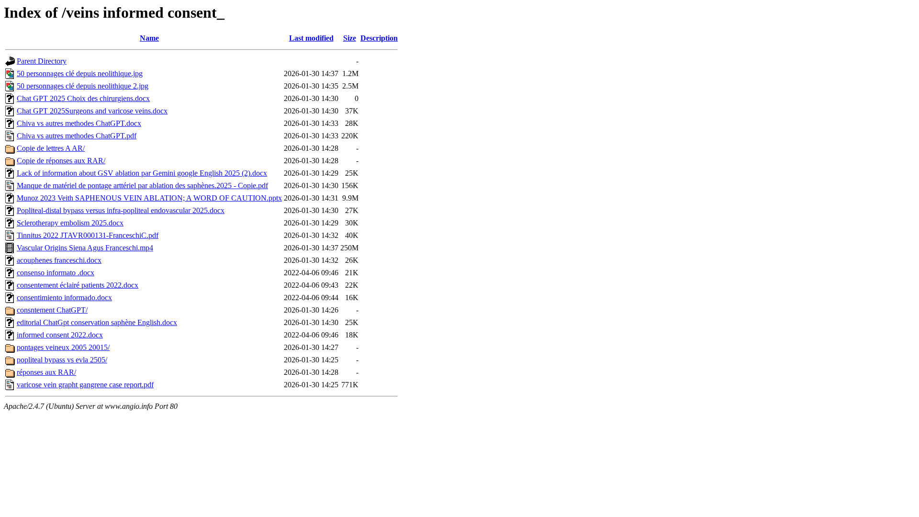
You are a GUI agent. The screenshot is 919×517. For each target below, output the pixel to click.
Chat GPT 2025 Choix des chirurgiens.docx (83, 98)
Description (379, 38)
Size (349, 38)
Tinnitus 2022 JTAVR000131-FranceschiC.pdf (87, 235)
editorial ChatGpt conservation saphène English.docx (97, 322)
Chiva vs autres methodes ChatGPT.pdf (76, 136)
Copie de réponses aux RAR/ (61, 161)
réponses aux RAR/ (46, 372)
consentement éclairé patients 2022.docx (77, 285)
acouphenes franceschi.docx (59, 260)
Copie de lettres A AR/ (51, 148)
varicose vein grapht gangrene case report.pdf (85, 385)
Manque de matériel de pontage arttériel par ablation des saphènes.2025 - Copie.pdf (142, 185)
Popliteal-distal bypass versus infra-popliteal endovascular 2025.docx (120, 210)
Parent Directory (42, 61)
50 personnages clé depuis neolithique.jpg (80, 73)
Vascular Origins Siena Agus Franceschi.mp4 (85, 248)
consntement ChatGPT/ (52, 310)
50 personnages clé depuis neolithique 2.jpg (82, 86)
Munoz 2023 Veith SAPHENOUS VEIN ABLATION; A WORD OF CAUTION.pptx (149, 198)
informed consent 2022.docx (60, 335)
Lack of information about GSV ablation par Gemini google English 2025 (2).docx (142, 173)
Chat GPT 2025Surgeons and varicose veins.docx (92, 111)
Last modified (311, 38)
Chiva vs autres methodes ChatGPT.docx (79, 123)
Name (149, 38)
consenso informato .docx (55, 273)
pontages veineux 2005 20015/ (63, 347)
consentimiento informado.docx (64, 297)
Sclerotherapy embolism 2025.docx (70, 223)
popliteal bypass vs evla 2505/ (62, 360)
